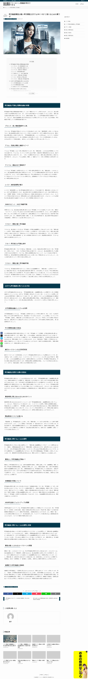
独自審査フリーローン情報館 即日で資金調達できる (17, 4)
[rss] (82, 1)
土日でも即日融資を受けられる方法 (20, 81)
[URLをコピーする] (55, 594)
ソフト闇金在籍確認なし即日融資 (11, 586)
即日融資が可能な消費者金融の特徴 (20, 64)
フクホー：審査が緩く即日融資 (20, 75)
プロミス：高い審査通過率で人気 (20, 66)
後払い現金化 (68, 32)
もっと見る (31, 93)
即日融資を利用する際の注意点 (18, 88)
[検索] (84, 1)
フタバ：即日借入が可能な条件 (20, 77)
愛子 (10, 621)
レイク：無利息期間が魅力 (19, 71)
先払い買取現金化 (69, 29)
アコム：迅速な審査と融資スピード (21, 68)
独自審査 (67, 38)
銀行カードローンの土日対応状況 (20, 86)
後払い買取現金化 (69, 35)
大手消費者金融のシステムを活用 (20, 83)
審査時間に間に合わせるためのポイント (22, 90)
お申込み (46, 674)
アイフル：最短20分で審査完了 (20, 69)
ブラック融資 (68, 27)
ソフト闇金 (68, 21)
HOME (41, 674)
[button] (8, 594)
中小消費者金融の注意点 (18, 84)
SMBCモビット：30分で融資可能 (20, 73)
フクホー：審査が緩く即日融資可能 (21, 78)
